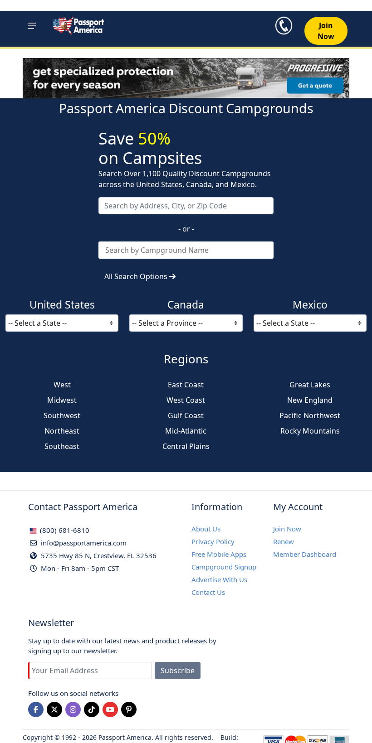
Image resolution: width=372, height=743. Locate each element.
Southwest (62, 415)
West (62, 385)
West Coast (185, 400)
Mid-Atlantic (185, 431)
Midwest (62, 400)
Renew (283, 541)
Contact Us (208, 592)
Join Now (287, 528)
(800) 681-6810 (63, 530)
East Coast (186, 385)
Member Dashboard (304, 554)
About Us (205, 528)
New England (310, 400)
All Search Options (136, 276)
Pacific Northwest (309, 415)
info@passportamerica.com (83, 542)
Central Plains (186, 446)
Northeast (61, 431)
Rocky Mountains (310, 431)
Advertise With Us (219, 579)
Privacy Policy (213, 541)
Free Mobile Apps (218, 554)
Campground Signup (223, 566)
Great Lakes (309, 385)
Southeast (61, 446)
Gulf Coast (186, 415)
